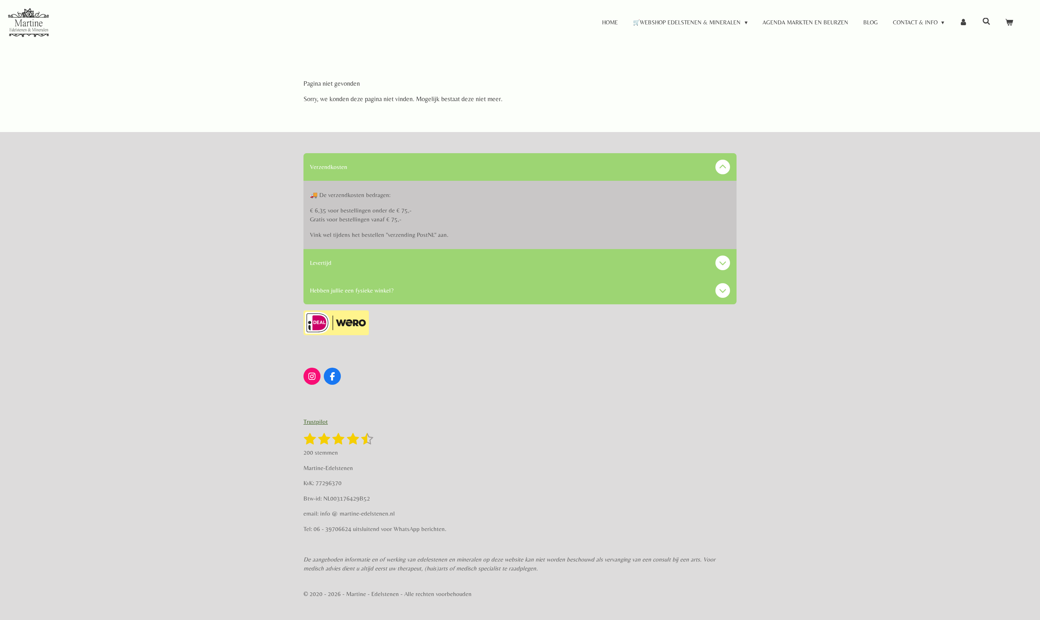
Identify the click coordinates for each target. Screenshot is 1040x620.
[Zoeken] (986, 21)
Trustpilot (315, 421)
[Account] (963, 22)
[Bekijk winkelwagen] (1009, 22)
